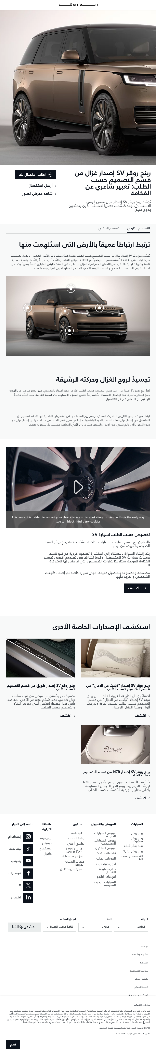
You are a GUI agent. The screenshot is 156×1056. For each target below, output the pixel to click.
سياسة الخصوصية (139, 971)
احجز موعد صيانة (73, 856)
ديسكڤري (45, 848)
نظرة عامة (78, 832)
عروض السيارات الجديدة (105, 834)
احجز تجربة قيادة (106, 863)
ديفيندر (47, 843)
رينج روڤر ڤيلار (133, 845)
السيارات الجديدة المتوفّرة (105, 883)
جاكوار (48, 853)
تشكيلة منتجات (106, 853)
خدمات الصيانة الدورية (74, 863)
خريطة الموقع (141, 987)
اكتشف (133, 588)
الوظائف (144, 946)
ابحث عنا (144, 962)
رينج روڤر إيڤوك (132, 850)
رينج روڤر (137, 832)
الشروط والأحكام (140, 954)
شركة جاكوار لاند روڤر (138, 995)
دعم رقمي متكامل (72, 868)
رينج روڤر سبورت (137, 840)
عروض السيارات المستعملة (105, 842)
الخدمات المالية (106, 858)
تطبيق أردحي (75, 843)
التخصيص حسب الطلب (132, 858)
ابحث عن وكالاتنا (24, 927)
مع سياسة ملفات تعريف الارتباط (38, 1022)
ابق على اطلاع (106, 876)
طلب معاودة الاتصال (107, 870)
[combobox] (131, 927)
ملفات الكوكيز (141, 979)
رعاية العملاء (76, 838)
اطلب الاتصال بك (32, 175)
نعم (13, 1044)
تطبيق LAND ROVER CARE (74, 850)
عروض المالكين (105, 847)
